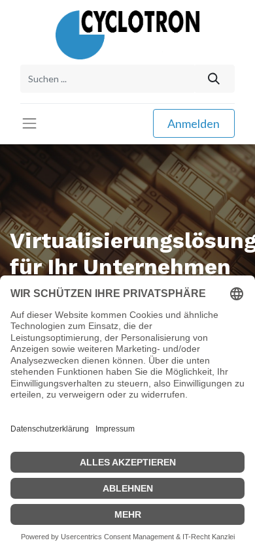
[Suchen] (214, 79)
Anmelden (193, 123)
